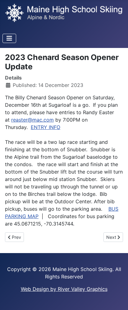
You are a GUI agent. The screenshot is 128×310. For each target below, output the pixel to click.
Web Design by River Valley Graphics (64, 289)
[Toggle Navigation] (9, 38)
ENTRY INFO (45, 127)
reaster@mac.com (32, 120)
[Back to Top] (117, 298)
